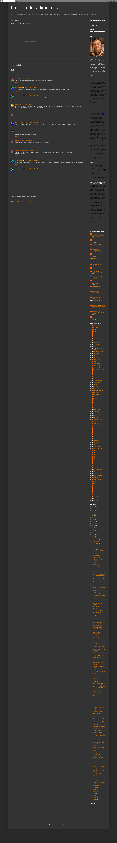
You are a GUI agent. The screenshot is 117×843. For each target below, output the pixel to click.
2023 (93, 512)
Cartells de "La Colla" (97, 732)
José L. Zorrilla (96, 403)
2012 (93, 532)
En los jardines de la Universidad (97, 633)
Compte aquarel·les (96, 264)
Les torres (95, 789)
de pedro (94, 268)
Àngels (94, 473)
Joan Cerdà (95, 392)
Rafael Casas (96, 440)
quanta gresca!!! (96, 675)
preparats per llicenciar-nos (99, 671)
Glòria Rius (95, 384)
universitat (95, 635)
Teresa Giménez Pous (19, 131)
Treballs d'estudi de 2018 (97, 241)
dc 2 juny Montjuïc (97, 785)
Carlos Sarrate (96, 353)
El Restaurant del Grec (98, 555)
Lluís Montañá (96, 413)
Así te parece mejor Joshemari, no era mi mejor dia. (99, 748)
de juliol (95, 547)
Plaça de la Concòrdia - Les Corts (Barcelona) (99, 582)
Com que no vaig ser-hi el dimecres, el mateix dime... (99, 570)
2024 (93, 510)
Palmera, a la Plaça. (96, 277)
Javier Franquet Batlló (98, 390)
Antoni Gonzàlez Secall (98, 568)
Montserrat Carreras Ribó (98, 425)
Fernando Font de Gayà (97, 276)
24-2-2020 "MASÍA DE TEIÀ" (97, 287)
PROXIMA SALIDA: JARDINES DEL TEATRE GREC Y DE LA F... (99, 576)
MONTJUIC (95, 752)
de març (95, 795)
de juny (94, 549)
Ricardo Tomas (96, 446)
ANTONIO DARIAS (97, 325)
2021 (93, 515)
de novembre (96, 539)
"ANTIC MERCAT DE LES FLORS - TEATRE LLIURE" (99, 700)
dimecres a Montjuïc (97, 697)
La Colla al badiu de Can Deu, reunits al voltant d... (99, 593)
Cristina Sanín (96, 361)
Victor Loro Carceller (97, 469)
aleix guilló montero (97, 475)
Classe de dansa (96, 693)
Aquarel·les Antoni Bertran (98, 254)
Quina (94, 436)
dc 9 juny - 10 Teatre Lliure (98, 702)
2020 (93, 517)
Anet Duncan (96, 331)
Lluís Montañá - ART (96, 286)
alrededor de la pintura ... (97, 244)
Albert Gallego (96, 327)
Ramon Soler (96, 444)
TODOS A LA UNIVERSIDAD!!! (99, 662)
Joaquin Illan (96, 396)
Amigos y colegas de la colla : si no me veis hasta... (99, 684)
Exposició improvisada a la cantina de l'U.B (98, 628)
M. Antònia (95, 417)
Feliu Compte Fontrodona (98, 378)
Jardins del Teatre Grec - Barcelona (98, 560)
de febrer (95, 797)
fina (94, 483)
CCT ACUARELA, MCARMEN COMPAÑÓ (99, 349)
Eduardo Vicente (96, 371)
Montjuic (94, 764)
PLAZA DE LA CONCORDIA (99, 606)
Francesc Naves (96, 382)
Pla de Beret (94, 245)
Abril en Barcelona (97, 612)
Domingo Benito (96, 365)
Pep (94, 429)
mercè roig (95, 496)
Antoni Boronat (18, 104)
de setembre (96, 543)
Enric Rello (95, 374)
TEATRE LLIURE (96, 730)
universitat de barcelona (98, 659)
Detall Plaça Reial (95, 255)
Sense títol (95, 608)
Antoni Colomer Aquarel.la (99, 338)
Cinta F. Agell (96, 357)
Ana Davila (95, 329)
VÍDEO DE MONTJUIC (97, 762)
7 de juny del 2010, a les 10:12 (31, 122)
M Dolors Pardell (96, 415)
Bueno (94, 346)
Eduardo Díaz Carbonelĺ (98, 369)
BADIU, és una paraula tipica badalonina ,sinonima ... (99, 596)
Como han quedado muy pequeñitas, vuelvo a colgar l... (99, 646)
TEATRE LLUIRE (96, 713)
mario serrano (96, 494)
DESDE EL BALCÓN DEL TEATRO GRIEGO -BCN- (99, 551)
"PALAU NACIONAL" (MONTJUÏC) (97, 755)
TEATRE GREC (96, 562)
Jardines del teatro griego (98, 557)
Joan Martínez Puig (97, 394)
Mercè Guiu (95, 421)
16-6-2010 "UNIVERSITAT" (98, 652)
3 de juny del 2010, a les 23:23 (31, 87)
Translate (101, 33)
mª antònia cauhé (96, 297)
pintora (94, 498)
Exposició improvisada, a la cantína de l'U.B (99, 623)
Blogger (66, 824)
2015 (93, 527)
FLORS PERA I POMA (96, 250)
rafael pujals (17, 78)
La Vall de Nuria (96, 572)
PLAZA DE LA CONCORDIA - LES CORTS (99, 585)
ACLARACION (95, 283)
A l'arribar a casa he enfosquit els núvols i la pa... (99, 783)
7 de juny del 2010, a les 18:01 (31, 131)
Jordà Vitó (17, 114)
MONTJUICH (95, 728)
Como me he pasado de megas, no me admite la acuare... (98, 642)
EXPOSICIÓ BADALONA (98, 757)
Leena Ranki (96, 411)
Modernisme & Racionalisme (99, 766)
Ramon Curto (95, 317)
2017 (93, 523)
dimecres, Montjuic (97, 737)
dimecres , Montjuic (97, 739)
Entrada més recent (15, 199)
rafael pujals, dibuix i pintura (98, 305)
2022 (93, 514)
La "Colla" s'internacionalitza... (99, 711)
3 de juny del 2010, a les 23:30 (31, 95)
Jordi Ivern (95, 400)
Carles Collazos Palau (98, 351)
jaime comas (96, 485)
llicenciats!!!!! (95, 673)
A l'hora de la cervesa (97, 780)
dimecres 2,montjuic (97, 740)
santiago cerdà (96, 500)
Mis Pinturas (95, 291)
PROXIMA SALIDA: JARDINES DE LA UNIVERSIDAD (99, 687)
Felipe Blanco (96, 376)
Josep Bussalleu (96, 405)
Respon (16, 74)
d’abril (94, 793)
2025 (93, 508)
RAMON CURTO (96, 438)
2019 (93, 519)
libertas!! (94, 669)
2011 (93, 534)
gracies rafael (96, 703)
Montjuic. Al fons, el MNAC (98, 759)
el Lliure (94, 709)
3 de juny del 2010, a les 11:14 (27, 78)
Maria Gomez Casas (97, 419)
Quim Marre (95, 432)
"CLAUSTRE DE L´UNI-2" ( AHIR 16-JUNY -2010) (98, 655)
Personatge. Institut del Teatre (99, 726)
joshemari (17, 69)
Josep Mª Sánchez (97, 407)
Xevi (94, 471)
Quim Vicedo (96, 434)
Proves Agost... (95, 301)
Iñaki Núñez (95, 386)
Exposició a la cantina (97, 625)
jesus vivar (95, 487)
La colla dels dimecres (34, 7)
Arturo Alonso (95, 258)
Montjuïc (94, 745)
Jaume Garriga (96, 388)
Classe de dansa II (97, 657)
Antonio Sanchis (96, 342)
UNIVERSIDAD (96, 681)
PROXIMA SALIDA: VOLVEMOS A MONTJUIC (99, 735)
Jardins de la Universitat (98, 676)
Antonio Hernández (97, 340)
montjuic (94, 705)
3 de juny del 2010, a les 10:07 (26, 69)
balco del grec (96, 564)
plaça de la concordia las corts (99, 601)
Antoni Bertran (96, 334)
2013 (93, 530)
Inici (48, 199)
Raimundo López (96, 311)
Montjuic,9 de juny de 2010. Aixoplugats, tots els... (99, 722)
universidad (95, 617)
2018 (93, 521)
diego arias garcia (19, 87)
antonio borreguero (97, 479)
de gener (95, 799)
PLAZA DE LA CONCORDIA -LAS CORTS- (99, 588)
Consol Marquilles (97, 359)
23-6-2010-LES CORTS (98, 610)
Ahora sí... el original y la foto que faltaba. (99, 650)
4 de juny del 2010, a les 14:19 (28, 104)
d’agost (94, 545)
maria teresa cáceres (97, 492)
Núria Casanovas (97, 427)
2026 (93, 506)
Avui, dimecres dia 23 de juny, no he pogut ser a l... (99, 599)
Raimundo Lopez (97, 442)
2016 (93, 525)
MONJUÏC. (95, 664)
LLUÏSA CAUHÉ (96, 409)
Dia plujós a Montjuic (97, 689)
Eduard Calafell (96, 367)
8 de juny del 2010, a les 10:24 (26, 150)
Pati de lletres (96, 637)
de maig (95, 791)
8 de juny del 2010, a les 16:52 (31, 168)
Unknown (95, 450)
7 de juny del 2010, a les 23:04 (26, 140)
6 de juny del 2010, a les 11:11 (26, 114)
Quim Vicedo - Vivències (97, 300)
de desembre (96, 538)
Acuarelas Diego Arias (97, 234)
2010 (93, 536)
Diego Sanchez (96, 363)
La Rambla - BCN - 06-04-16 (97, 272)
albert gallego (95, 240)
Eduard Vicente (95, 271)
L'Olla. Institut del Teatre (98, 724)
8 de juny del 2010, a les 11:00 (31, 160)
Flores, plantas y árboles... (98, 553)
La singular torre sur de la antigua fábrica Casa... (98, 743)
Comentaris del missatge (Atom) (24, 201)
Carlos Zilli (95, 355)
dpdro (94, 481)
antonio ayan (96, 477)
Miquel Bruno (96, 423)
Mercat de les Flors (97, 691)
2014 (93, 528)
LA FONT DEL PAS (95, 318)
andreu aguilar (95, 249)
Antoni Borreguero (97, 566)
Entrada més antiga (81, 199)
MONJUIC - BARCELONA (98, 773)
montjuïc (94, 715)
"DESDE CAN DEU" (97, 590)
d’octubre (95, 541)
